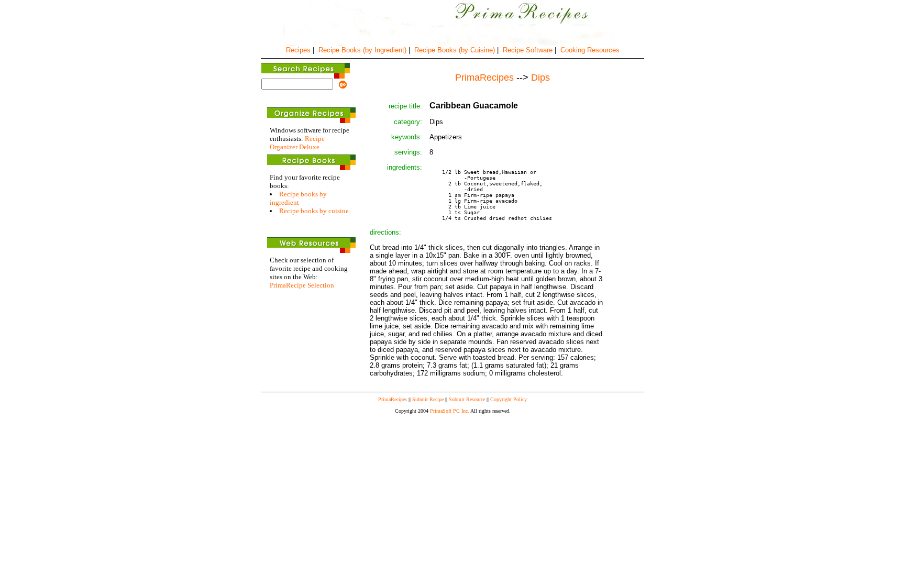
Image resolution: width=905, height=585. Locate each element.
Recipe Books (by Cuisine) (454, 50)
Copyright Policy (508, 399)
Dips (540, 77)
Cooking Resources (590, 50)
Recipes (298, 50)
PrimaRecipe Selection (302, 285)
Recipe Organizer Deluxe (297, 143)
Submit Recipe (428, 399)
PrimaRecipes (392, 399)
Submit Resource (467, 399)
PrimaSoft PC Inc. (449, 411)
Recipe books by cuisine (314, 211)
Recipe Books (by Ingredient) (362, 50)
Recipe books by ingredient (298, 198)
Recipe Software (528, 50)
